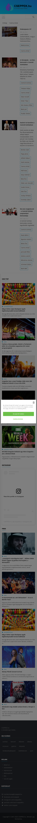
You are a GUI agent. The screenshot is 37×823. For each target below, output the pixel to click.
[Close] (33, 402)
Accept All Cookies (18, 414)
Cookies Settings (18, 419)
